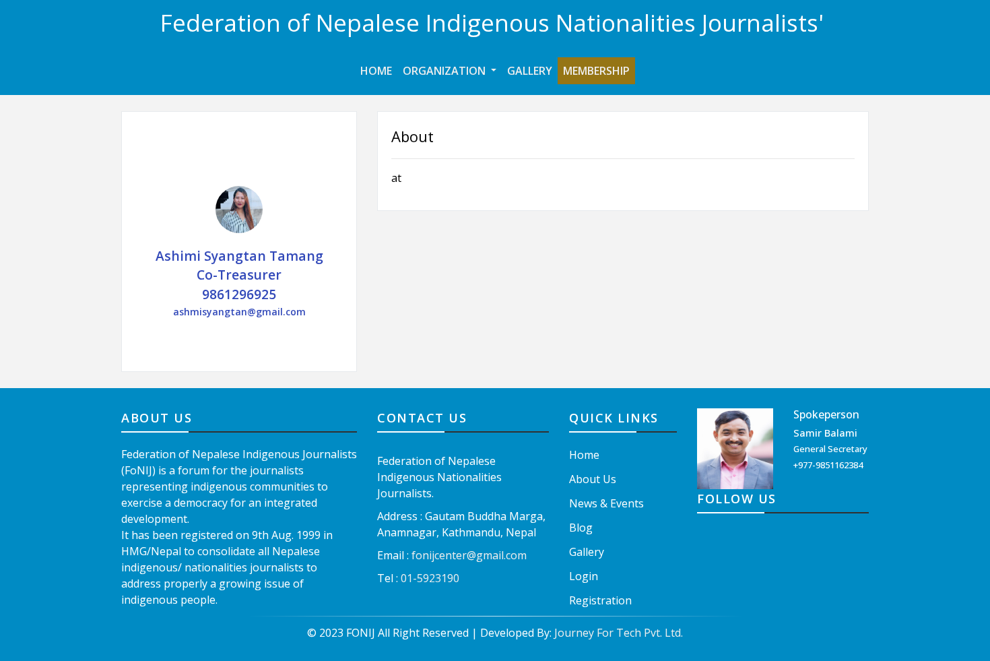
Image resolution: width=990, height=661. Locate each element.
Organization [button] (445, 70)
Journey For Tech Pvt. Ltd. (618, 632)
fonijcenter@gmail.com (469, 555)
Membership (596, 70)
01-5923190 (430, 578)
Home (378, 70)
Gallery (529, 70)
